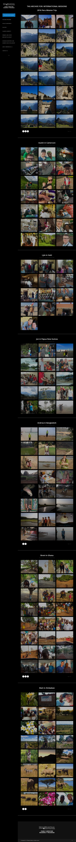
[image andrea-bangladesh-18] (65, 506)
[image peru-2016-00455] (65, 36)
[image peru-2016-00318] (47, 22)
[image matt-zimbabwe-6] (65, 714)
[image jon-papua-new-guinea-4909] (65, 408)
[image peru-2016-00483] (65, 65)
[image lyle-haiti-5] (47, 281)
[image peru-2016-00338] (65, 22)
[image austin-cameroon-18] (65, 226)
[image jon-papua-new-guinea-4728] (47, 365)
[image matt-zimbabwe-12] (65, 742)
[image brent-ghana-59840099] (65, 610)
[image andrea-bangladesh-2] (47, 434)
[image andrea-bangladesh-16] (30, 506)
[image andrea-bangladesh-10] (30, 477)
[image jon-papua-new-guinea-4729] (65, 365)
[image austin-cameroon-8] (47, 183)
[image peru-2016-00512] (65, 107)
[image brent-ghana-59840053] (65, 567)
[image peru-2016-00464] (30, 65)
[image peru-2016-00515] (65, 122)
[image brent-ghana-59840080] (65, 595)
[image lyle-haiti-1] (30, 267)
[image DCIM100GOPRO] (30, 351)
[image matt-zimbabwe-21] (65, 785)
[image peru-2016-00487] (47, 79)
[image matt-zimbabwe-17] (47, 771)
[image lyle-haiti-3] (65, 267)
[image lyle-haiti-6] (65, 281)
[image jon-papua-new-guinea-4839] (47, 393)
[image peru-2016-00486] (30, 79)
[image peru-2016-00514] (47, 122)
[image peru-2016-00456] (30, 50)
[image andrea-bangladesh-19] (30, 520)
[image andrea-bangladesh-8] (47, 463)
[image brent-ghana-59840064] (65, 581)
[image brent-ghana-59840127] (30, 638)
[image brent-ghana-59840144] (30, 652)
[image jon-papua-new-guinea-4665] (47, 351)
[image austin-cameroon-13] (30, 211)
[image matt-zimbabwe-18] (65, 771)
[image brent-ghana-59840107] (30, 624)
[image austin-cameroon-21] (65, 240)
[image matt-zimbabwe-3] (65, 699)
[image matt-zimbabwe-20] (47, 785)
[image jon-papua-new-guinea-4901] (47, 408)
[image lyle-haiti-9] (65, 295)
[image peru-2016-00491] (30, 93)
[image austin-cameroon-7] (30, 183)
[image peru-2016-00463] (65, 50)
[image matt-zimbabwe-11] (47, 742)
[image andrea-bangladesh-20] (47, 520)
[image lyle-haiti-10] (30, 309)
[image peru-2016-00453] (47, 36)
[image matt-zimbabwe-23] (47, 799)
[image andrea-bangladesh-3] (65, 434)
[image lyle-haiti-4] (30, 281)
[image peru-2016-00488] (65, 79)
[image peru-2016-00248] (30, 22)
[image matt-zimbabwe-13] (30, 756)
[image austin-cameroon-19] (30, 240)
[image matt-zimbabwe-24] (65, 799)
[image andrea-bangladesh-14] (47, 491)
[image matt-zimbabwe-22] (30, 799)
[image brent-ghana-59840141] (65, 638)
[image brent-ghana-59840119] (47, 624)
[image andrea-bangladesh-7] (30, 463)
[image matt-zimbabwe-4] (30, 714)
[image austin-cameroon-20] (47, 240)
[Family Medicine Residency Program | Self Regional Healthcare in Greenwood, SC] (8, 5)
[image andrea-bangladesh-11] (47, 477)
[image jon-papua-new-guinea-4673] (65, 351)
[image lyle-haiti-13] (30, 324)
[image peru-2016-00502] (30, 107)
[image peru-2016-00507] (47, 107)
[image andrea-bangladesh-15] (65, 491)
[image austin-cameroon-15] (65, 211)
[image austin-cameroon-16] (30, 226)
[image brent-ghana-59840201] (65, 667)
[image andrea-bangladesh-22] (30, 534)
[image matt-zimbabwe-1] (30, 699)
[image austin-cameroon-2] (47, 154)
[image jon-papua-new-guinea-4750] (30, 379)
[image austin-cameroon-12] (65, 197)
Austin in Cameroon (46, 143)
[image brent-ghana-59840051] (47, 567)
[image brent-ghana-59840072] (30, 595)
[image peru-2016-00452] (30, 36)
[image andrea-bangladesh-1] (30, 434)
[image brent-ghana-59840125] (65, 624)
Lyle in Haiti (47, 255)
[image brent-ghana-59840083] (30, 610)
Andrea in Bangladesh (46, 423)
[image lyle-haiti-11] (47, 309)
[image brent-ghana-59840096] (47, 610)
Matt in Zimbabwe (47, 688)
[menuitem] (8, 15)
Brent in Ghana (46, 555)
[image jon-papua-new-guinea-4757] (47, 379)
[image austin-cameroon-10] (30, 197)
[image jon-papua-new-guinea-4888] (30, 408)
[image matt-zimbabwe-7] (30, 728)
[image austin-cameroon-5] (47, 169)
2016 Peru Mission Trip (47, 10)
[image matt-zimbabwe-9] (65, 728)
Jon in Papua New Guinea (47, 339)
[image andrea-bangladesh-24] (65, 534)
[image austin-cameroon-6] (65, 169)
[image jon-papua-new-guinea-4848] (65, 393)
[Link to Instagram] (9, 55)
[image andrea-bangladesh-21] (65, 520)
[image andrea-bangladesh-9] (65, 463)
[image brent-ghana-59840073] (47, 595)
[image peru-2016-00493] (47, 93)
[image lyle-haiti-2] (47, 267)
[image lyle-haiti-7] (30, 295)
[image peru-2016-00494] (65, 93)
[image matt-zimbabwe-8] (47, 728)
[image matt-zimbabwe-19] (30, 785)
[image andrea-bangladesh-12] (65, 477)
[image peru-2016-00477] (47, 65)
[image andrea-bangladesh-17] (47, 506)
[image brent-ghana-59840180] (65, 652)
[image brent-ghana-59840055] (47, 581)
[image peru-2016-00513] (30, 122)
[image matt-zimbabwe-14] (47, 756)
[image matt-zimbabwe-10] (30, 742)
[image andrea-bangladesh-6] (65, 449)
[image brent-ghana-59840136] (47, 638)
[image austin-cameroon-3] (65, 154)
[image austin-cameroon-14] (47, 211)
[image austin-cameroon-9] (65, 183)
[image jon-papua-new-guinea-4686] (30, 365)
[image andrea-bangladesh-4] (30, 449)
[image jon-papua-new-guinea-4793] (30, 393)
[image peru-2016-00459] (47, 50)
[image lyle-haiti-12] (65, 309)
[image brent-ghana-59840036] (30, 567)
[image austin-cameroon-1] (30, 154)
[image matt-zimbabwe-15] (65, 756)
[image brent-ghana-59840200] (47, 667)
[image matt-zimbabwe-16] (30, 771)
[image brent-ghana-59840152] (47, 652)
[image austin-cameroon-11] (47, 197)
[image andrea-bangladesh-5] (47, 449)
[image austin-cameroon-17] (47, 226)
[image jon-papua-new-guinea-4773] (65, 379)
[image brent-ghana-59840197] (30, 667)
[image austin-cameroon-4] (30, 169)
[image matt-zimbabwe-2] (47, 699)
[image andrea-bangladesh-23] (47, 534)
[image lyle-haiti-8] (47, 295)
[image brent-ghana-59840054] (30, 581)
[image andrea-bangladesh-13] (30, 491)
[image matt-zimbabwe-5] (47, 714)
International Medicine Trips (51, 12)
